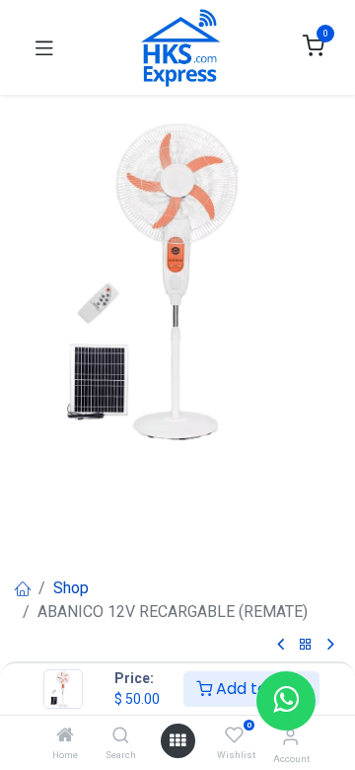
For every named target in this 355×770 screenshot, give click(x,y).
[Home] (65, 736)
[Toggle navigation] (44, 47)
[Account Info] (290, 737)
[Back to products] (306, 645)
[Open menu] (177, 741)
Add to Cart (259, 688)
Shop (71, 587)
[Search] (120, 736)
